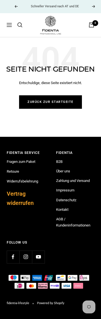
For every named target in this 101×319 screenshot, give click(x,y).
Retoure (13, 171)
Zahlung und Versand (73, 181)
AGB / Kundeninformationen (73, 222)
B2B (59, 162)
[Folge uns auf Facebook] (13, 257)
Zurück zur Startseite (50, 102)
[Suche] (19, 24)
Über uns (63, 171)
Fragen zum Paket (21, 162)
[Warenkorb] (91, 24)
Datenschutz (66, 200)
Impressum (65, 190)
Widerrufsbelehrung (22, 181)
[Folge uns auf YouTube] (38, 257)
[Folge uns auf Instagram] (25, 257)
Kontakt (62, 209)
